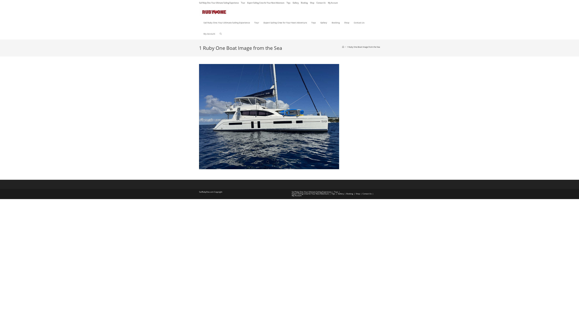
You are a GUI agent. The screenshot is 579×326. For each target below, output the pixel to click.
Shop (312, 3)
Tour (243, 3)
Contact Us (321, 3)
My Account (333, 3)
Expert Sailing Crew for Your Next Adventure (265, 3)
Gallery (296, 3)
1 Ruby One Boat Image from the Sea (363, 47)
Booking (304, 3)
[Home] (343, 47)
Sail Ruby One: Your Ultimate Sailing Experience (219, 3)
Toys (288, 3)
